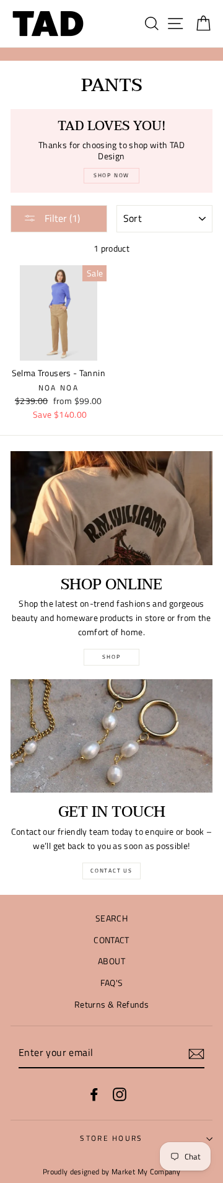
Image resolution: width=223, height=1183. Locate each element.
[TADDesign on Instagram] (119, 1094)
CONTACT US (111, 870)
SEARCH (111, 918)
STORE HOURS (111, 1138)
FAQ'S (111, 983)
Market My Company (146, 1171)
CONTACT (111, 940)
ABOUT (111, 961)
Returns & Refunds (111, 1004)
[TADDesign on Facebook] (94, 1094)
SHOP (111, 657)
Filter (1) (61, 218)
